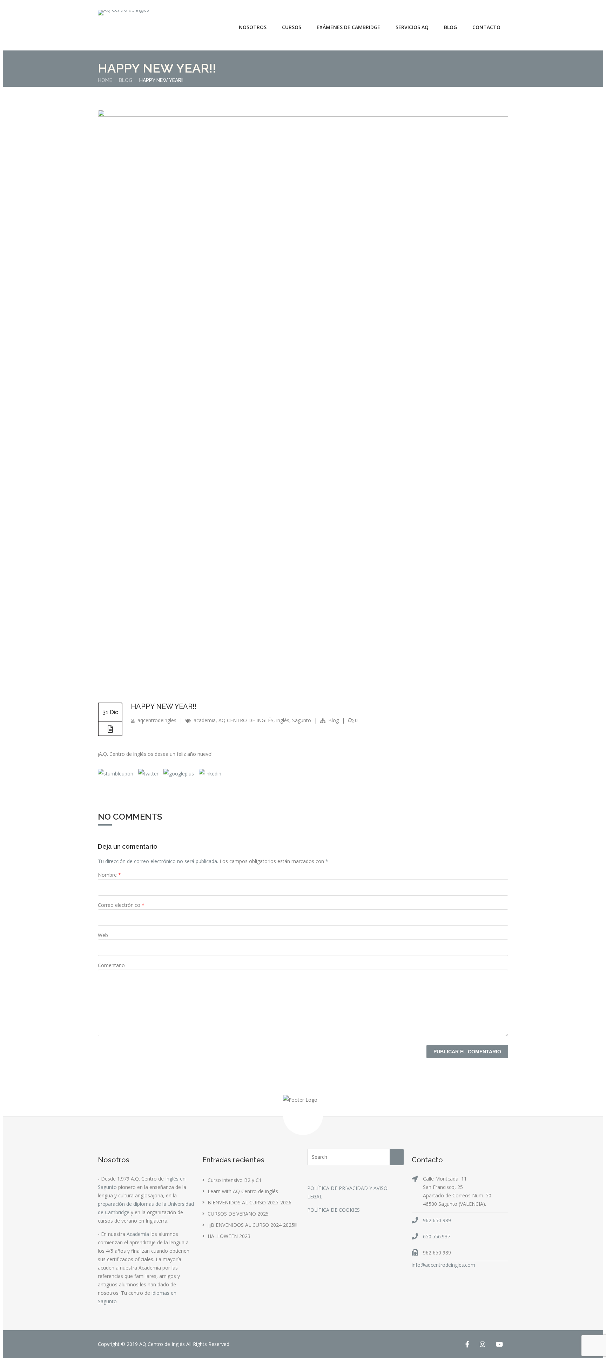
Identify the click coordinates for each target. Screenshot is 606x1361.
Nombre (109, 874)
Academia (138, 1234)
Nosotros (253, 27)
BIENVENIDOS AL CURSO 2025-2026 (249, 1202)
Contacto (486, 27)
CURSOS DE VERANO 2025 (238, 1213)
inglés (282, 720)
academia (205, 720)
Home (105, 80)
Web (103, 935)
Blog (450, 27)
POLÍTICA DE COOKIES (333, 1209)
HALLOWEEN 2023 (229, 1236)
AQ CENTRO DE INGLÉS (246, 720)
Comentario (111, 965)
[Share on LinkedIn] (209, 773)
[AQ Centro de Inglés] (123, 12)
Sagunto (301, 720)
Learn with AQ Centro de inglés (243, 1191)
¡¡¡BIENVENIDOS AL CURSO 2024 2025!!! (252, 1225)
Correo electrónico (121, 905)
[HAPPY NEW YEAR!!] (303, 114)
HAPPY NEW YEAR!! (164, 706)
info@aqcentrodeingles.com (443, 1264)
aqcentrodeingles (156, 720)
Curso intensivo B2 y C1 (235, 1180)
